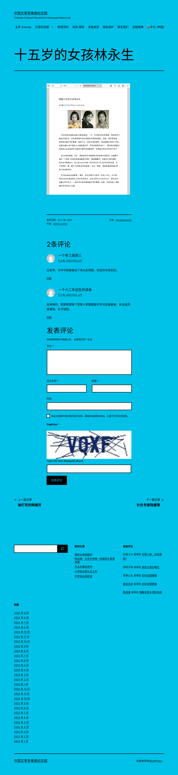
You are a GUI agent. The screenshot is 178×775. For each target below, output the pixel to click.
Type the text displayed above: (65, 460)
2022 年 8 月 (21, 708)
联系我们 (123, 27)
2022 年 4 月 (21, 727)
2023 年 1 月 (21, 684)
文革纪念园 (42, 27)
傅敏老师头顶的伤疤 (150, 592)
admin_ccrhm (60, 223)
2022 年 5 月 (21, 722)
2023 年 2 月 (21, 679)
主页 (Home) (23, 27)
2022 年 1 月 (21, 741)
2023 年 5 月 (21, 665)
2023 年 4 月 (21, 669)
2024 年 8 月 (21, 617)
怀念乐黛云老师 (83, 566)
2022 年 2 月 (21, 736)
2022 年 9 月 (21, 703)
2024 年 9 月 (21, 612)
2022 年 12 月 (22, 689)
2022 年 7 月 (21, 712)
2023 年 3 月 (21, 674)
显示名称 (53, 381)
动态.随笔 (78, 27)
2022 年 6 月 (21, 717)
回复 (49, 278)
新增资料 (63, 27)
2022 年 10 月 (22, 698)
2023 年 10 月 (22, 641)
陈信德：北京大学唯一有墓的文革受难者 (95, 560)
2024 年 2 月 (21, 627)
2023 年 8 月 (21, 651)
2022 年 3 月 (21, 731)
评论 (50, 346)
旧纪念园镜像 (149, 575)
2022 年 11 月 (21, 693)
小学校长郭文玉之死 (86, 571)
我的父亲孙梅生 (150, 567)
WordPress (155, 760)
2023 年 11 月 (21, 636)
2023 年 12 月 (22, 632)
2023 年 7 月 (21, 655)
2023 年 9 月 (21, 646)
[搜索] (62, 549)
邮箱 (95, 381)
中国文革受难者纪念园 (30, 13)
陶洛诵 (126, 592)
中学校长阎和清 (83, 576)
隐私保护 (108, 27)
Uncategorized (123, 220)
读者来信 (93, 27)
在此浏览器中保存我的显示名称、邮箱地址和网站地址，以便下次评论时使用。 (90, 416)
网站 (49, 398)
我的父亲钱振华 (83, 554)
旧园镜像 (138, 27)
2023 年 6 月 (21, 660)
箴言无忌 (128, 584)
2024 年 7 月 (21, 622)
